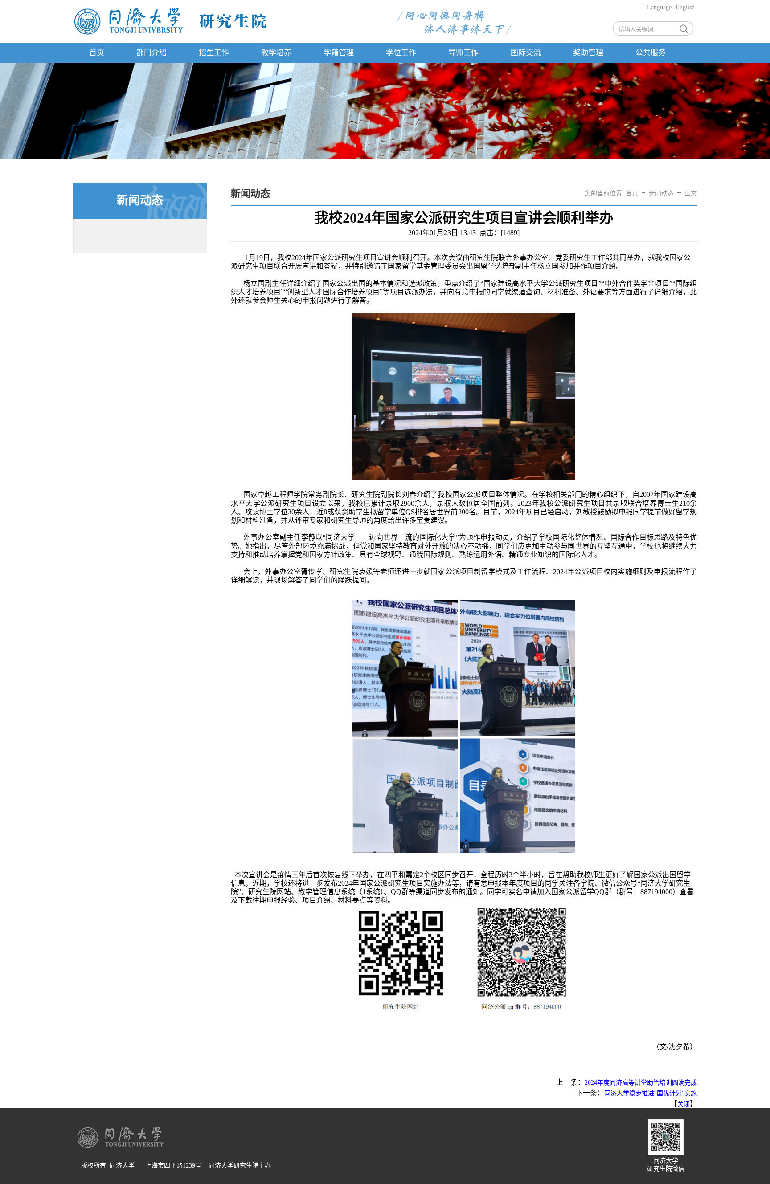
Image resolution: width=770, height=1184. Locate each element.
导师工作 (463, 53)
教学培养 (276, 53)
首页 (96, 53)
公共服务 (650, 53)
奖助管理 (588, 53)
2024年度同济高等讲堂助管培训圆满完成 (641, 1082)
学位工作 (401, 53)
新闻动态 (661, 193)
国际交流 (526, 53)
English (685, 7)
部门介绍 (151, 53)
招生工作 (214, 53)
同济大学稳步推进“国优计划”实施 (650, 1093)
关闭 (683, 1104)
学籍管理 (339, 53)
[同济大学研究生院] (170, 34)
